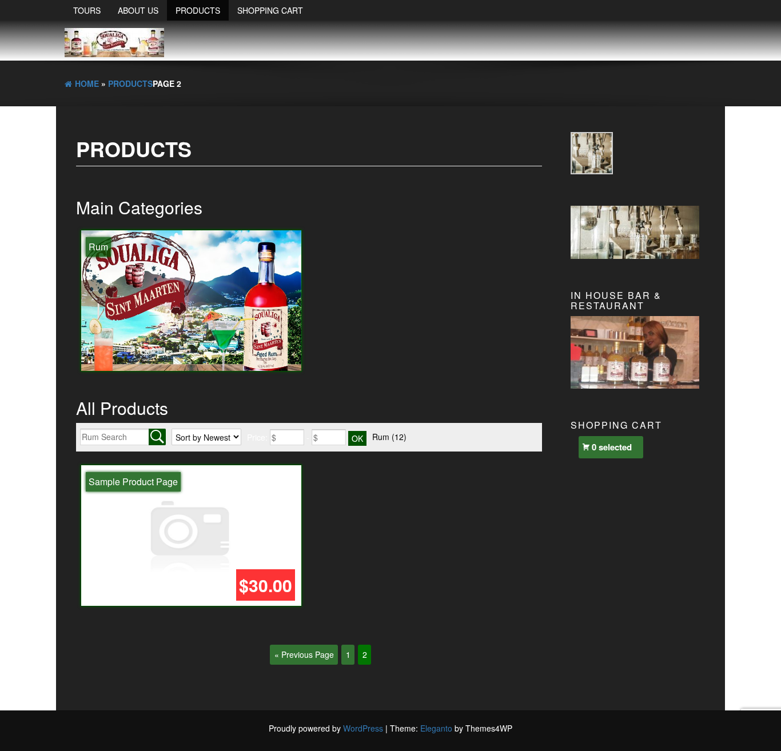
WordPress (363, 728)
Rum (389, 436)
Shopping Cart (270, 10)
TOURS (87, 10)
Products (198, 10)
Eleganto (436, 728)
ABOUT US (138, 10)
